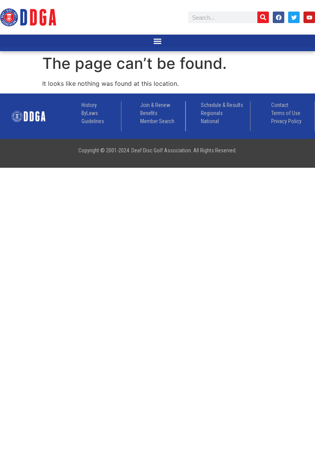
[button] (157, 41)
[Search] (263, 17)
